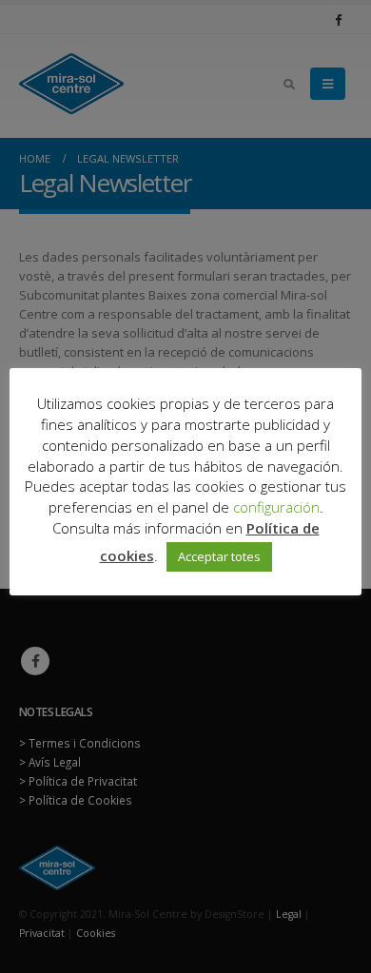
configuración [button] (276, 506)
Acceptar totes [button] (219, 556)
